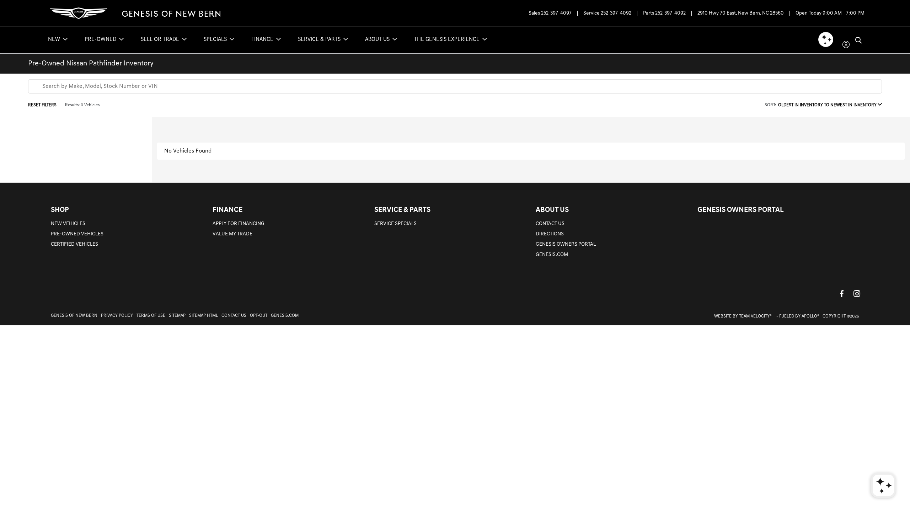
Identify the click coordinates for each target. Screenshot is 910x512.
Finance (227, 210)
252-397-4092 (616, 13)
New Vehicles (68, 223)
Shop (60, 210)
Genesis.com (552, 254)
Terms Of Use (150, 316)
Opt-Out (258, 316)
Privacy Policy (117, 316)
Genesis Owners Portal (566, 244)
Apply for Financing (238, 223)
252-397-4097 (556, 13)
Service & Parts (402, 210)
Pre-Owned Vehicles (77, 234)
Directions (550, 234)
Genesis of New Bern (74, 316)
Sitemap (177, 316)
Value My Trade (232, 234)
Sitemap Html (203, 316)
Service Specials (395, 223)
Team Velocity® (755, 316)
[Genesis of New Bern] (134, 13)
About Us (552, 210)
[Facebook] (842, 293)
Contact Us (550, 223)
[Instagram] (857, 293)
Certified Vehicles (74, 244)
